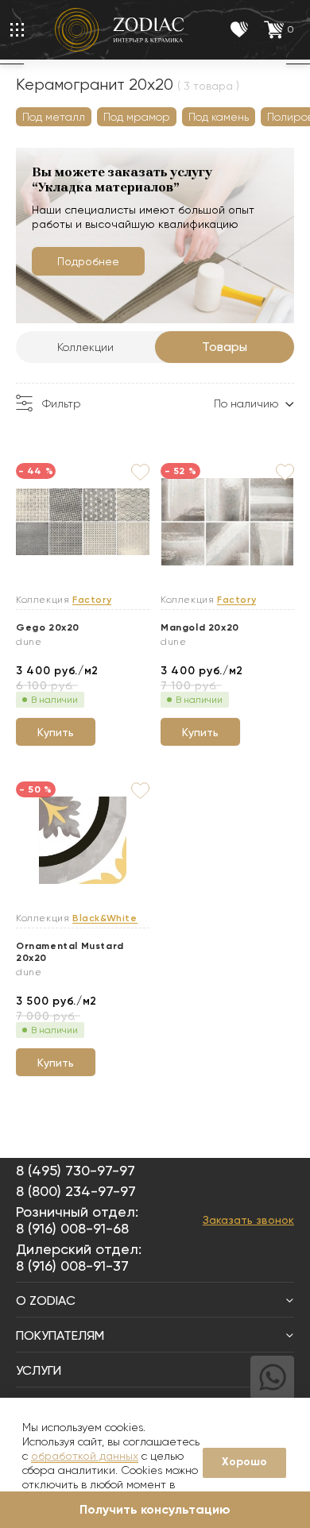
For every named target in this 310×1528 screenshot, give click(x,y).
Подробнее (88, 261)
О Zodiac (46, 1300)
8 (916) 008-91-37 (72, 1265)
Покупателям (60, 1335)
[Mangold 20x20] (227, 522)
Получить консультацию (155, 1509)
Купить (55, 732)
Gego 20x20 (47, 627)
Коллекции (85, 347)
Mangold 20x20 (200, 627)
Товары (224, 346)
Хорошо (244, 1461)
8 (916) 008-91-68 (72, 1228)
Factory (91, 600)
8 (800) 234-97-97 (76, 1191)
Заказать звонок (248, 1220)
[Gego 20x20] (82, 522)
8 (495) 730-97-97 (75, 1170)
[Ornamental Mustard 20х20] (82, 841)
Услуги (38, 1370)
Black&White (105, 918)
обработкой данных (84, 1455)
